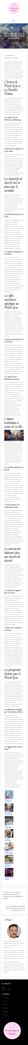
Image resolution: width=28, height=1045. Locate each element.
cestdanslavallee (10, 55)
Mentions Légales (6, 989)
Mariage (5, 1011)
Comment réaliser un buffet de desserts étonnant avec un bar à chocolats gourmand (15, 908)
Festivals (5, 1008)
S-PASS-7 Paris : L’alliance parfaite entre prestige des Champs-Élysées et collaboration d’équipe (13, 895)
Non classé (6, 1015)
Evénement (15, 58)
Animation (5, 997)
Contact (3, 987)
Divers (4, 1001)
